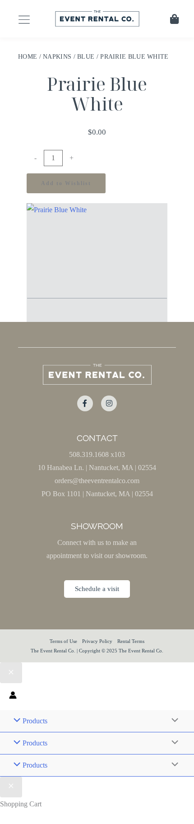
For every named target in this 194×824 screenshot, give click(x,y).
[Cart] (174, 19)
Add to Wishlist (66, 183)
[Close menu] (11, 672)
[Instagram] (109, 403)
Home (27, 56)
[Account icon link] (13, 696)
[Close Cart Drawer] (11, 787)
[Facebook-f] (85, 403)
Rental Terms (130, 641)
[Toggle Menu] (173, 721)
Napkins (57, 56)
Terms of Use (63, 641)
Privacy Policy (97, 641)
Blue (85, 56)
